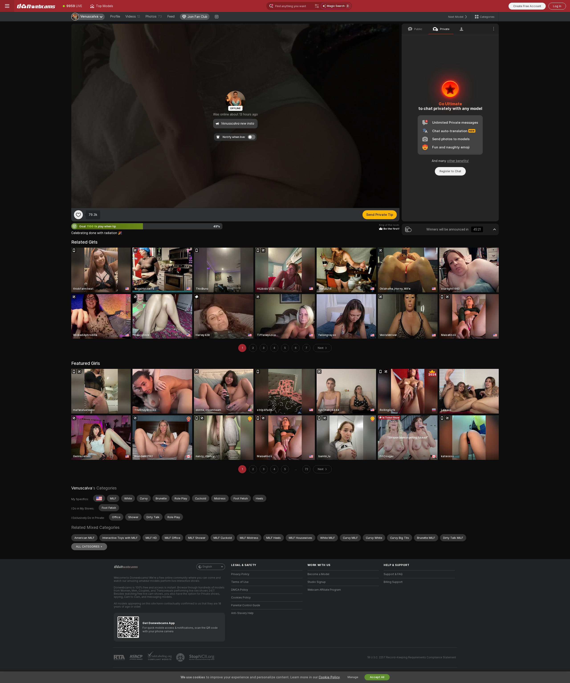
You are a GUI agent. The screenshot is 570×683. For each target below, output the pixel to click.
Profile (115, 16)
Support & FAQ (393, 574)
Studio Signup (316, 582)
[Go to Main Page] (36, 6)
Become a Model (318, 574)
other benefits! (458, 161)
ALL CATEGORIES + (89, 546)
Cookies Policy (241, 597)
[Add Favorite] (78, 214)
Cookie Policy (329, 677)
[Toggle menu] (7, 6)
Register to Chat (450, 171)
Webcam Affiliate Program (324, 589)
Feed (171, 16)
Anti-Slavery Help (242, 613)
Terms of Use (239, 582)
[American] (99, 498)
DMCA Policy (239, 589)
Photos (153, 16)
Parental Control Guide (245, 605)
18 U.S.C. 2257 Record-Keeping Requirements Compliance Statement (411, 657)
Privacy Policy (240, 574)
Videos (132, 16)
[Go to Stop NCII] (202, 657)
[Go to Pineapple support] (180, 657)
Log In (557, 6)
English (207, 566)
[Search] (317, 6)
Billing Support (393, 582)
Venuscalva (81, 488)
